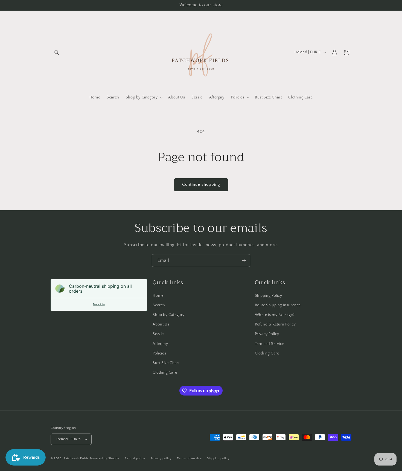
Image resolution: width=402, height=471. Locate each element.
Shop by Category (169, 315)
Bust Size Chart (166, 363)
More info (99, 304)
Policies (159, 353)
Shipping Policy (268, 295)
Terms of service (189, 458)
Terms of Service (269, 344)
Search (159, 305)
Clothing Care (165, 372)
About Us (161, 324)
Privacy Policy (267, 334)
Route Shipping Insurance (278, 305)
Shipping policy (218, 458)
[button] (57, 52)
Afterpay (160, 344)
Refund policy (135, 458)
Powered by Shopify (105, 458)
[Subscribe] (244, 260)
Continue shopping (201, 184)
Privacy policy (161, 458)
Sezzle (158, 334)
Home (158, 295)
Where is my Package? (275, 315)
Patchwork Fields (76, 458)
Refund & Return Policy (275, 324)
